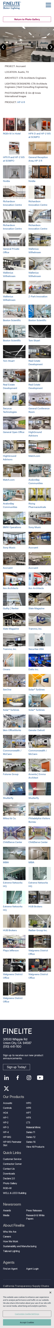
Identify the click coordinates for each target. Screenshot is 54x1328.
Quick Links (12, 1153)
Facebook (17, 1077)
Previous (3, 47)
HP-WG (7, 1137)
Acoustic (7, 1103)
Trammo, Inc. (35, 628)
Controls (7, 1107)
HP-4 (6, 1132)
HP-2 (5, 1122)
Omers (6, 669)
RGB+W (7, 1188)
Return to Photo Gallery (27, 19)
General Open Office (13, 432)
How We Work (10, 1241)
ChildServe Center (12, 842)
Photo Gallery (10, 1183)
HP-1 (5, 1117)
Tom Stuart (34, 340)
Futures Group (10, 774)
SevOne (7, 689)
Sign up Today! (16, 1067)
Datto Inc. (33, 669)
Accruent (33, 547)
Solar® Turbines (36, 689)
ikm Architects (10, 588)
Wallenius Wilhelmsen (34, 250)
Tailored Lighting (11, 1251)
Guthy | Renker (11, 608)
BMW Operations (12, 527)
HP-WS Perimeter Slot (12, 1143)
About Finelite (14, 1225)
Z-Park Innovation (37, 296)
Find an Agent (10, 1268)
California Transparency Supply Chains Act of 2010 (26, 1287)
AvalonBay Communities (35, 481)
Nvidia (6, 181)
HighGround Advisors (35, 433)
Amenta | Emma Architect (37, 775)
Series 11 (30, 1132)
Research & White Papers (35, 1217)
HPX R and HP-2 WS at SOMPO (14, 158)
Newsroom (12, 1204)
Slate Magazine (36, 608)
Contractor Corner (12, 1163)
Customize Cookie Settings (27, 1313)
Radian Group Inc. (37, 930)
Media (6, 1215)
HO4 (5, 1112)
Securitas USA (36, 649)
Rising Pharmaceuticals (37, 505)
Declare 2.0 (9, 1178)
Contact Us (9, 1168)
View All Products (35, 1146)
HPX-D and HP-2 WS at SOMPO (39, 135)
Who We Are (9, 1231)
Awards (7, 1210)
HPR (28, 1107)
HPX (28, 1117)
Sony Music (34, 527)
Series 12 (30, 1137)
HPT (28, 1112)
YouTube (40, 1077)
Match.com (34, 456)
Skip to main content (11, 8)
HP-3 (6, 1127)
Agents (8, 1262)
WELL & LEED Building (14, 1193)
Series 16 (30, 1141)
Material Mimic (33, 1127)
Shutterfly (8, 798)
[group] (27, 65)
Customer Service (12, 1159)
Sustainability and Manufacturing (19, 1246)
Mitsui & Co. (9, 818)
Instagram (29, 1077)
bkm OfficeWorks (12, 730)
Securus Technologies (10, 410)
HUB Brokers (35, 906)
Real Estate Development (35, 362)
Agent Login (32, 1268)
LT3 (28, 1122)
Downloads (9, 1173)
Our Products (13, 1097)
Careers (7, 1236)
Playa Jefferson (11, 950)
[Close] (50, 1292)
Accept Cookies (27, 1322)
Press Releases (34, 1210)
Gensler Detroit (36, 730)
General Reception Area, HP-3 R (38, 158)
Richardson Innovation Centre (12, 202)
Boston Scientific (12, 320)
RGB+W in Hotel (12, 133)
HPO (28, 1103)
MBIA (6, 862)
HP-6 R (21, 102)
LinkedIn (6, 1077)
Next (51, 47)
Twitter (6, 1088)
